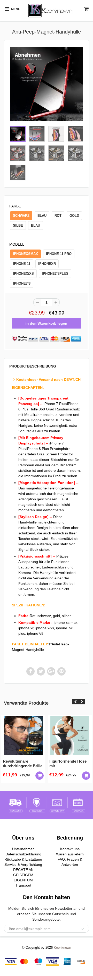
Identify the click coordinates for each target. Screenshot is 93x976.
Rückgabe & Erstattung (23, 859)
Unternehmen (23, 849)
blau (42, 216)
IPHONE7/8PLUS (55, 274)
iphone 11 (21, 264)
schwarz (21, 216)
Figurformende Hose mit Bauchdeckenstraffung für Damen (69, 763)
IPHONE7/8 (21, 283)
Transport (23, 885)
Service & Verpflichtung (23, 864)
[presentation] (75, 701)
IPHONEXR (47, 264)
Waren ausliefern (70, 854)
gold (74, 216)
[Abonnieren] (82, 929)
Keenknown (62, 947)
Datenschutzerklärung (23, 854)
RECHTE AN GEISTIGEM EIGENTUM (23, 875)
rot (58, 216)
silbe (18, 225)
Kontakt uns (70, 849)
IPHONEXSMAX (25, 254)
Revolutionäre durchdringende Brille (22, 763)
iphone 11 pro (59, 254)
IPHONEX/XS (23, 274)
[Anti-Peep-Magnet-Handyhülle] (46, 84)
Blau (35, 225)
